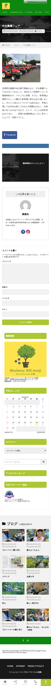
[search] (44, 462)
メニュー (25, 684)
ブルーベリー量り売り (11, 550)
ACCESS (38, 12)
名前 (5, 287)
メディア (5, 576)
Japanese (31, 2)
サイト (4, 309)
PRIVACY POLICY (36, 666)
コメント (6, 261)
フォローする (34, 167)
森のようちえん (34, 550)
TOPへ (46, 684)
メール (5, 298)
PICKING (28, 12)
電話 (35, 684)
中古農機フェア (29, 45)
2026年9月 (41, 432)
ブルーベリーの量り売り (12, 629)
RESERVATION (16, 12)
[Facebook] (9, 135)
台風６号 (30, 576)
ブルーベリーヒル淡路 (33, 672)
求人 (4, 603)
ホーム (5, 684)
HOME (4, 12)
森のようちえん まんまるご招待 (38, 628)
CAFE (47, 12)
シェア (15, 684)
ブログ (39, 31)
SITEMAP (20, 666)
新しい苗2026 (33, 603)
